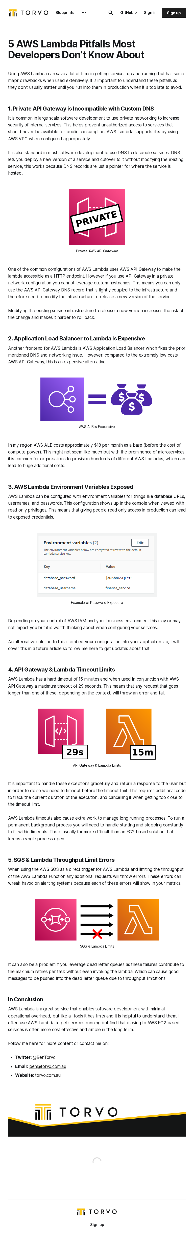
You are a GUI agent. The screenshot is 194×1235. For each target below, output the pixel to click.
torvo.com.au (47, 1075)
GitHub (127, 12)
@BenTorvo (44, 1057)
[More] (84, 13)
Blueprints (65, 12)
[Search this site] (111, 13)
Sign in (150, 12)
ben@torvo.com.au (47, 1066)
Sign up (174, 12)
